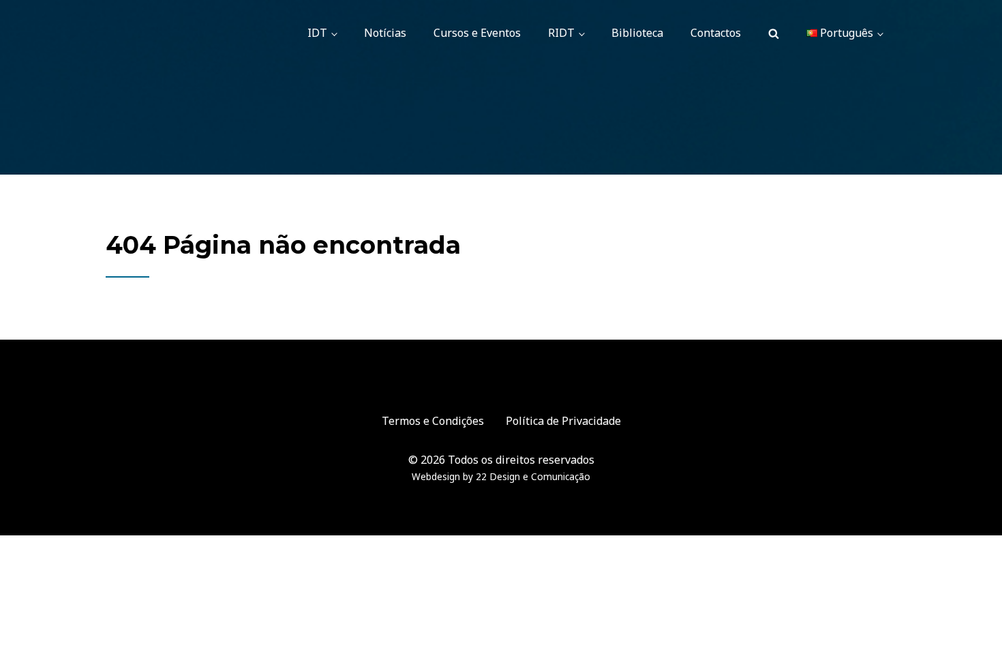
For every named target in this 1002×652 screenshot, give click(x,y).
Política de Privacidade (563, 420)
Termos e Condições (433, 420)
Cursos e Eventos (477, 32)
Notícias (385, 32)
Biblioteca (637, 32)
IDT (317, 32)
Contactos (715, 32)
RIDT (561, 32)
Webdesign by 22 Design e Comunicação (501, 476)
